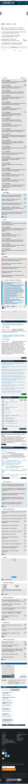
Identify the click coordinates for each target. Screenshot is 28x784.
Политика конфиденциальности (8, 741)
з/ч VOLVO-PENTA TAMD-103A (11, 423)
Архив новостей (20, 740)
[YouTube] (3, 758)
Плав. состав (9, 695)
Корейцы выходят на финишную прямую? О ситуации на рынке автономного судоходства (13, 291)
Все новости (5, 189)
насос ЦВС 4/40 (8, 412)
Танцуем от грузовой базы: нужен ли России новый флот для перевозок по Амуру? (13, 289)
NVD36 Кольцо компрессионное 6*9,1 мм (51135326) (11, 421)
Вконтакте (15, 306)
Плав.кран (10, 683)
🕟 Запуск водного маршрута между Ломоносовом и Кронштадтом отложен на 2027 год (13, 32)
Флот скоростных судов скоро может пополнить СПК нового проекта (12, 295)
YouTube (5, 306)
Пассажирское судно (12, 681)
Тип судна (4, 680)
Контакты (3, 749)
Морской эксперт (5, 326)
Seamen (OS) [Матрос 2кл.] (7, 692)
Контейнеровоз (17, 682)
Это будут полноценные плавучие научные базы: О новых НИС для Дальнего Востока (13, 285)
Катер (18, 681)
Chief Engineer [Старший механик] (8, 697)
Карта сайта (4, 743)
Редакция (3, 736)
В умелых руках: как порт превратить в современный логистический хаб (13, 303)
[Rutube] (8, 753)
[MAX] (3, 755)
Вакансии (4, 695)
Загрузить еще (14, 47)
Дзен (20, 306)
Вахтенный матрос (5, 708)
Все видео (5, 216)
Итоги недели (4, 338)
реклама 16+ (20, 50)
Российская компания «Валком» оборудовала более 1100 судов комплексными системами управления (13, 300)
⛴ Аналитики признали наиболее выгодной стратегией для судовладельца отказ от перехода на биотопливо (13, 28)
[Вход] (19, 3)
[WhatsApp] (8, 755)
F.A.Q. (3, 744)
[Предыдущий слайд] (1, 13)
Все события (5, 594)
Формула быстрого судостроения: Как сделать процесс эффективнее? (12, 293)
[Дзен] (3, 753)
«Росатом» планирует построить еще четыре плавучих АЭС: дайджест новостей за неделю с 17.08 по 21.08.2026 (14, 336)
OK (19, 779)
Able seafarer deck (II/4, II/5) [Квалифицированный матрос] (7, 720)
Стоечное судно (11, 682)
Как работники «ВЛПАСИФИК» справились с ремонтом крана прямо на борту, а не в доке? (13, 324)
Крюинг (18, 736)
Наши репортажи (20, 739)
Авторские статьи (20, 737)
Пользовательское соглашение (8, 740)
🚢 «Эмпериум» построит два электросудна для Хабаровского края (10, 40)
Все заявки (22, 397)
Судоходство (19, 735)
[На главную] (7, 3)
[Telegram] (6, 755)
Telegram (24, 77)
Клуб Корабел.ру (5, 739)
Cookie (16, 779)
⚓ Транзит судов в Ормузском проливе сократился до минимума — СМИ (11, 36)
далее (4, 253)
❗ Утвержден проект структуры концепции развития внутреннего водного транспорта (11, 43)
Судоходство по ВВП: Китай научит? (14, 286)
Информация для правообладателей (9, 742)
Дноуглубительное (16, 683)
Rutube (5, 307)
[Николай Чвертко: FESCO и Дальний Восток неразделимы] (14, 13)
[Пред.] (24, 306)
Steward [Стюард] (5, 713)
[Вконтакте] (6, 753)
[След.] (26, 306)
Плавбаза (22, 682)
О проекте (4, 734)
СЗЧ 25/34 (7, 409)
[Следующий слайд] (27, 13)
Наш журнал (4, 735)
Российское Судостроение (22, 734)
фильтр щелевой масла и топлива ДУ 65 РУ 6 (10, 418)
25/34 (6, 404)
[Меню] (26, 3)
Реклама (3, 737)
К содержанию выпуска (7, 579)
